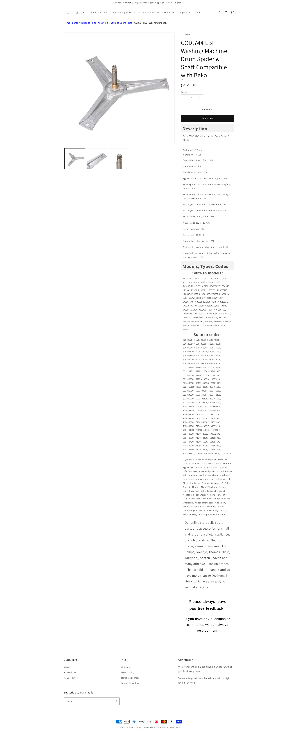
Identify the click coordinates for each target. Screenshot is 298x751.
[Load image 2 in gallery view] (97, 158)
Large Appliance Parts (84, 22)
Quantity (185, 92)
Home (67, 22)
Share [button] (187, 34)
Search (67, 666)
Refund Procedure (130, 683)
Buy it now (208, 118)
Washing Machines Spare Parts (115, 22)
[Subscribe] (116, 701)
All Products (70, 672)
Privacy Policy (127, 672)
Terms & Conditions (130, 677)
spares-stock (128, 727)
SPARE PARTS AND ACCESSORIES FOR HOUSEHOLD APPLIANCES (157, 727)
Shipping (125, 666)
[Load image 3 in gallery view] (119, 158)
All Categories (71, 677)
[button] (104, 12)
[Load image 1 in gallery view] (74, 158)
